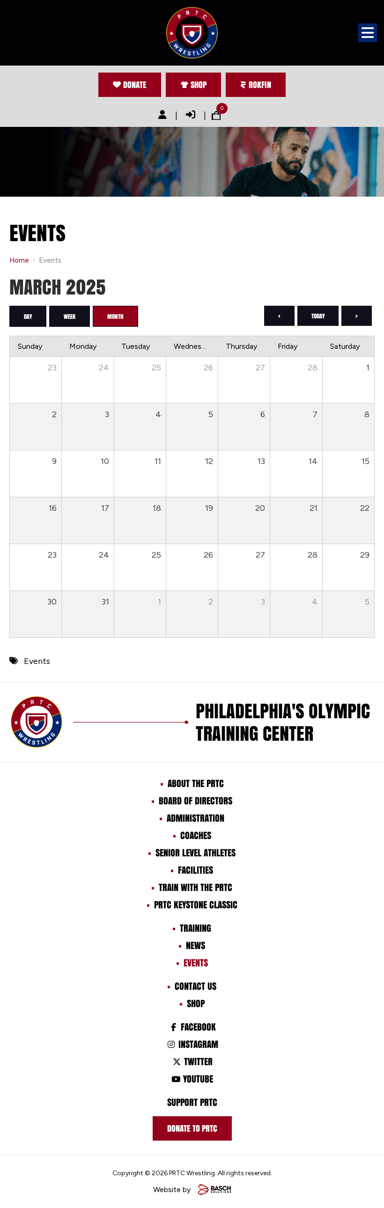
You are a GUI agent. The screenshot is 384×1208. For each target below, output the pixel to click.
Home (19, 260)
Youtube (197, 1079)
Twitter (197, 1061)
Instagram (197, 1044)
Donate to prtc (192, 1128)
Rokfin (260, 85)
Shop (199, 85)
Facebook (196, 1027)
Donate (135, 85)
